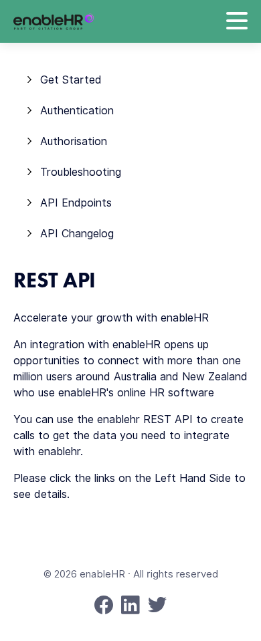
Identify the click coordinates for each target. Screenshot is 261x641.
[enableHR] (53, 22)
